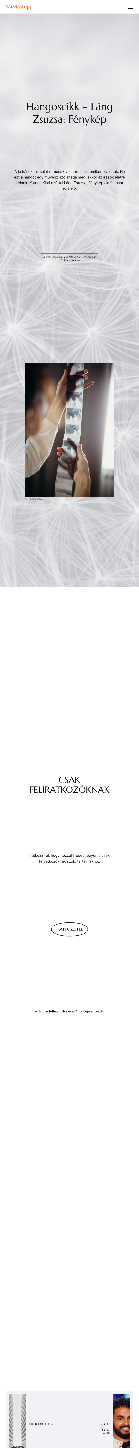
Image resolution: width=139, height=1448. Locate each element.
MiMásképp (19, 6)
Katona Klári (75, 257)
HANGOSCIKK (89, 257)
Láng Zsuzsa (58, 257)
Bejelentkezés (93, 1011)
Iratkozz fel (69, 929)
